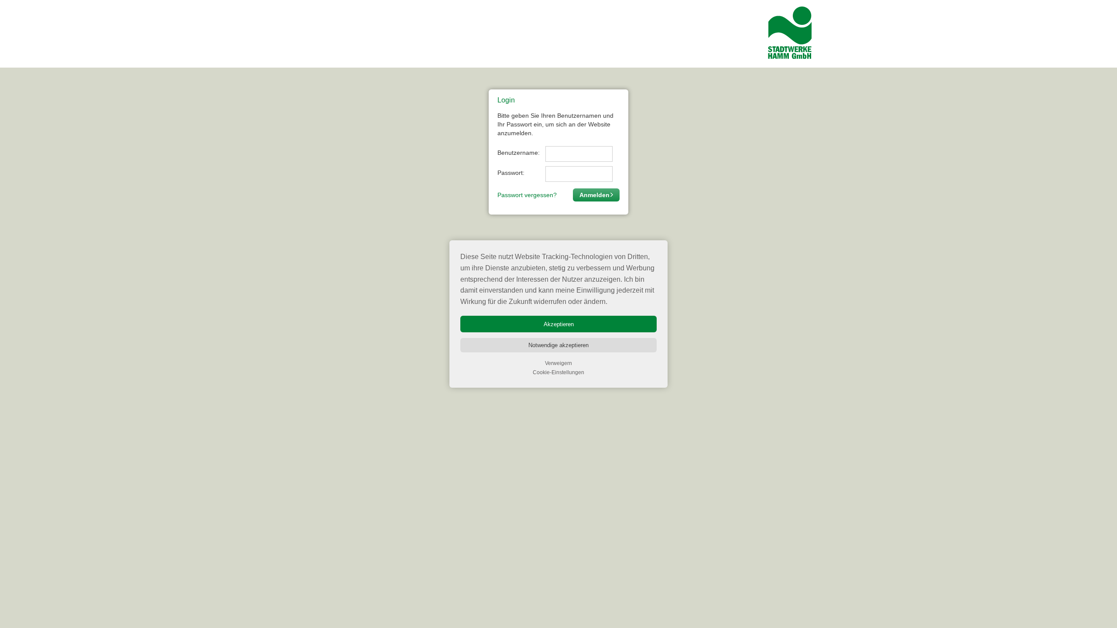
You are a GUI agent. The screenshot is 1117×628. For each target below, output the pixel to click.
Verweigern (558, 363)
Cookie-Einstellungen (558, 372)
